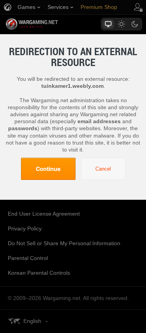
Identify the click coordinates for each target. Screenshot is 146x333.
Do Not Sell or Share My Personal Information (64, 243)
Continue (48, 168)
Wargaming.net (45, 24)
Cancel (103, 169)
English (32, 321)
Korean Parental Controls (39, 273)
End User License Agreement (44, 214)
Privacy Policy (25, 228)
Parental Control (28, 258)
